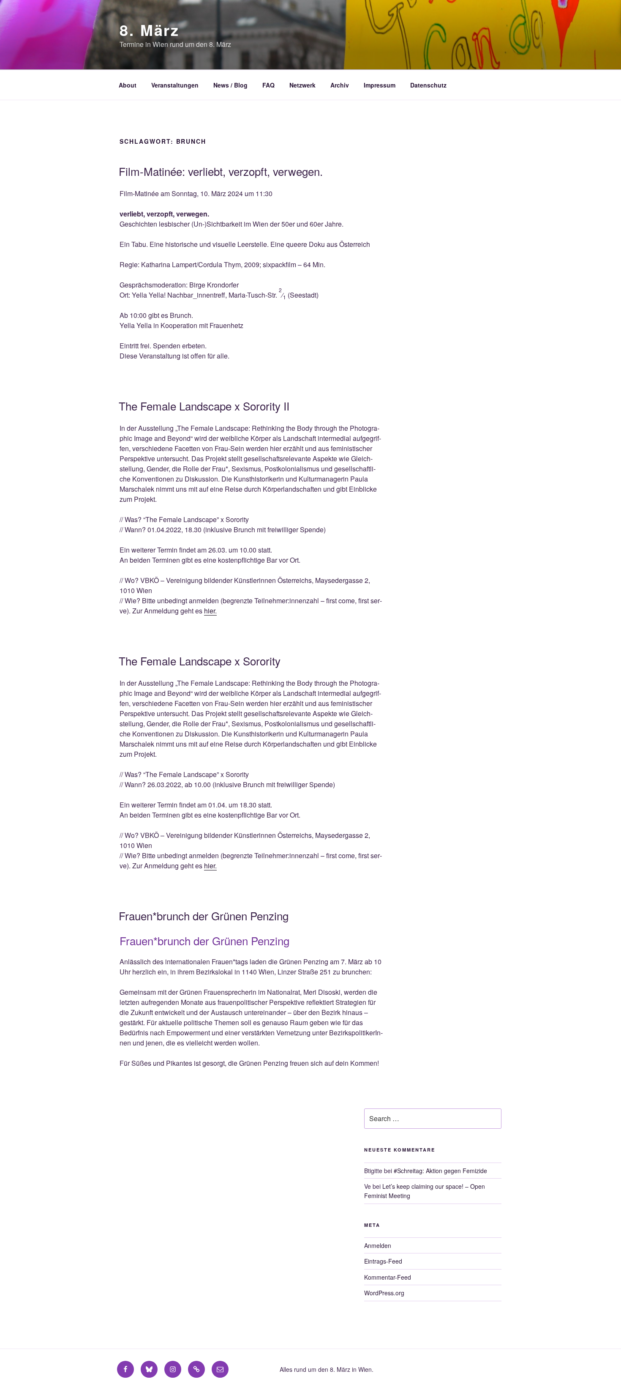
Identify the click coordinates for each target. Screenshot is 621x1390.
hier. (210, 611)
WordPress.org (384, 1293)
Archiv (339, 85)
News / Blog (230, 85)
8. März (150, 30)
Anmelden (377, 1245)
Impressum (379, 85)
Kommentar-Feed (387, 1277)
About (127, 85)
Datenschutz (428, 85)
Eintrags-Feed (383, 1261)
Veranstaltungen (175, 85)
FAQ (268, 85)
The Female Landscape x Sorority (200, 660)
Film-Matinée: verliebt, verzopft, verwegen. (221, 171)
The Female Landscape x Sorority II (204, 405)
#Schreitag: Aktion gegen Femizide (440, 1170)
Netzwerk (302, 85)
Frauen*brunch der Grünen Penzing (204, 915)
